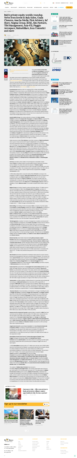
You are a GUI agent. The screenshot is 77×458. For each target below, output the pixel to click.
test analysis (23, 87)
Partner (25, 394)
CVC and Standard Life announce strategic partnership (40, 422)
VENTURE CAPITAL (22, 7)
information (32, 87)
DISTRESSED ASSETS (38, 7)
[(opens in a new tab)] (56, 58)
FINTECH (51, 7)
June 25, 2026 (63, 87)
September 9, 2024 (64, 28)
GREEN (56, 7)
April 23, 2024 (62, 37)
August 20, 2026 (24, 426)
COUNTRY (7, 7)
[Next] (28, 431)
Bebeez (9, 35)
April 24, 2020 (16, 35)
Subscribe (69, 7)
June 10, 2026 (62, 95)
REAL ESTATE (45, 7)
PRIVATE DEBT (30, 7)
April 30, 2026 (62, 106)
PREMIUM (62, 7)
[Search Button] (41, 3)
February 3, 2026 (63, 114)
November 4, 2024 (63, 22)
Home (5, 11)
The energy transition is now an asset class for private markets (65, 84)
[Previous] (26, 431)
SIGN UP (46, 404)
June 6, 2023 (33, 394)
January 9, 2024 (63, 46)
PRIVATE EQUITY (14, 7)
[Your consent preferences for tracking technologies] (75, 456)
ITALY (13, 11)
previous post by (16, 80)
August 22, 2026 (8, 423)
